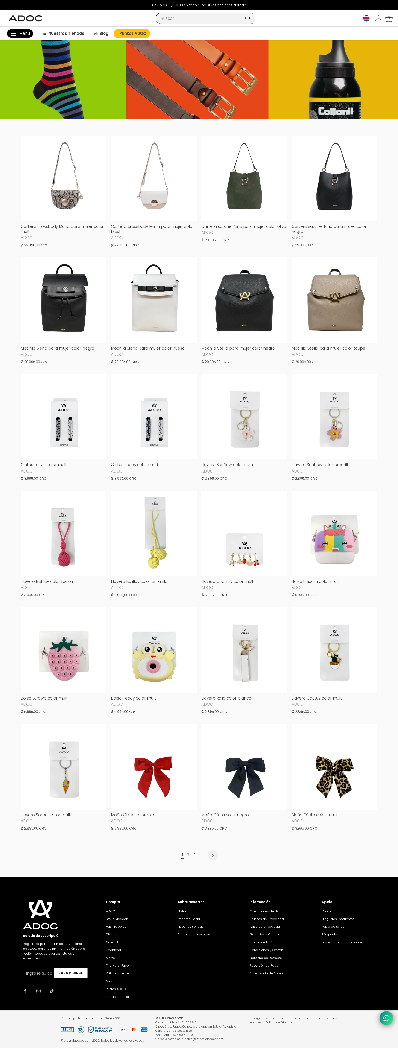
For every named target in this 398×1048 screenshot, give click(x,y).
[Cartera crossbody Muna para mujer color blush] (154, 178)
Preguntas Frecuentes (338, 919)
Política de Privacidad (280, 1022)
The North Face (117, 965)
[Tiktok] (52, 990)
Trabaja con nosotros (194, 934)
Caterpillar (114, 942)
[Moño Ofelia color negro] (244, 767)
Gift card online (117, 973)
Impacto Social (117, 997)
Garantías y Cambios (266, 934)
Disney (111, 934)
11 (203, 855)
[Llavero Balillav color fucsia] (63, 533)
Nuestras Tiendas (119, 981)
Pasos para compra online (342, 942)
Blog (181, 942)
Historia (183, 911)
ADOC (110, 911)
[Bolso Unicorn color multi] (334, 533)
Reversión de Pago (264, 965)
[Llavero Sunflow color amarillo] (334, 416)
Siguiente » (213, 855)
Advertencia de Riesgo (267, 973)
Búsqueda (329, 934)
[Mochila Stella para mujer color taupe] (334, 300)
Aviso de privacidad (265, 926)
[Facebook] (25, 990)
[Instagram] (38, 990)
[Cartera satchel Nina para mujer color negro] (334, 178)
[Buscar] (248, 18)
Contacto (329, 911)
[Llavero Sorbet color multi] (63, 767)
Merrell (111, 958)
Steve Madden (117, 919)
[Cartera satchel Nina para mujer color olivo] (244, 178)
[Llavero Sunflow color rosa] (244, 416)
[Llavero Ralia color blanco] (244, 650)
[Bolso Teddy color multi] (154, 650)
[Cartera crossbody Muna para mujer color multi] (63, 178)
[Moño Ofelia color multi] (334, 767)
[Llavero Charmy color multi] (244, 533)
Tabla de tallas (333, 926)
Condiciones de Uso (265, 911)
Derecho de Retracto (266, 958)
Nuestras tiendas (190, 926)
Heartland (113, 950)
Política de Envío (262, 942)
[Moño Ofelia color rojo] (154, 767)
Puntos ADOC (116, 989)
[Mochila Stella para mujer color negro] (244, 300)
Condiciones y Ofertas (267, 950)
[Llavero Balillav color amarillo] (154, 533)
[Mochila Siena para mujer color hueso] (154, 300)
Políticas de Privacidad (267, 919)
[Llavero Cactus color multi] (334, 650)
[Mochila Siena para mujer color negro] (63, 300)
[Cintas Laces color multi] (63, 416)
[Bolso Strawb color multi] (63, 650)
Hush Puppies (116, 926)
